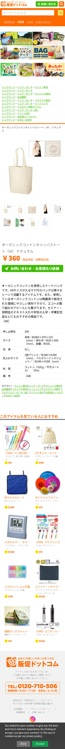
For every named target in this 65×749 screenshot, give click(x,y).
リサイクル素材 (42, 100)
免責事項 (20, 712)
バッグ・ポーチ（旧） (28, 109)
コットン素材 (41, 87)
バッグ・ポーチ (24, 87)
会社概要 (18, 708)
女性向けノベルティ (27, 116)
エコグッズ (9, 21)
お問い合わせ (38, 712)
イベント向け (23, 113)
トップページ (8, 87)
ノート (30, 21)
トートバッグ (41, 103)
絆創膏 (21, 21)
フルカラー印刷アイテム (29, 106)
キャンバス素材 (42, 93)
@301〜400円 (24, 119)
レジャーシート (43, 21)
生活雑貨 (21, 96)
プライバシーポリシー (40, 708)
